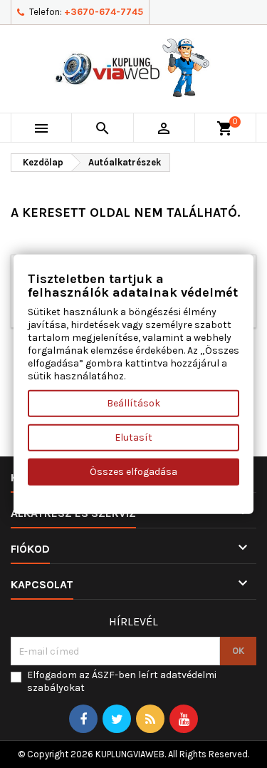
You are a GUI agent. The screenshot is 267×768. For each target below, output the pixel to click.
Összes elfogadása (133, 472)
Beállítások (133, 403)
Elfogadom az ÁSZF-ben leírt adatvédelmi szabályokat (121, 681)
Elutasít (133, 437)
